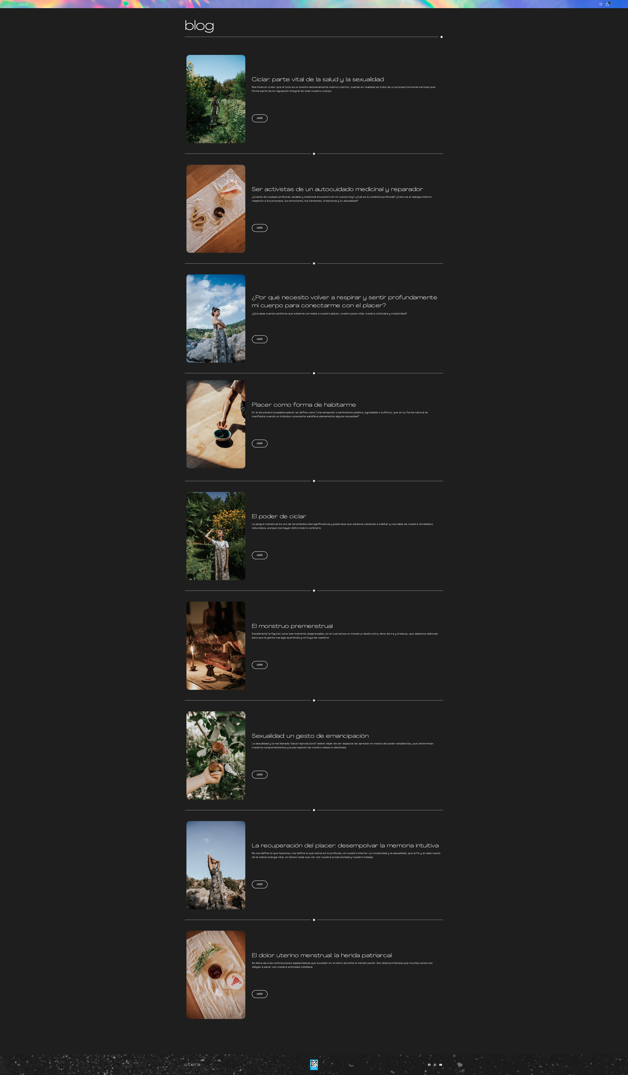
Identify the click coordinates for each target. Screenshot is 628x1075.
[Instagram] (435, 1064)
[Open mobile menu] (601, 4)
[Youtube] (440, 1064)
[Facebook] (429, 1064)
